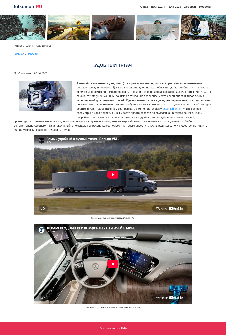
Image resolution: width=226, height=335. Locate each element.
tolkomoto (28, 6)
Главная (18, 46)
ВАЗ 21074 (158, 6)
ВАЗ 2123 (174, 6)
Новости (205, 6)
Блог (28, 46)
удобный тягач (172, 108)
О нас (144, 6)
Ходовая (190, 6)
